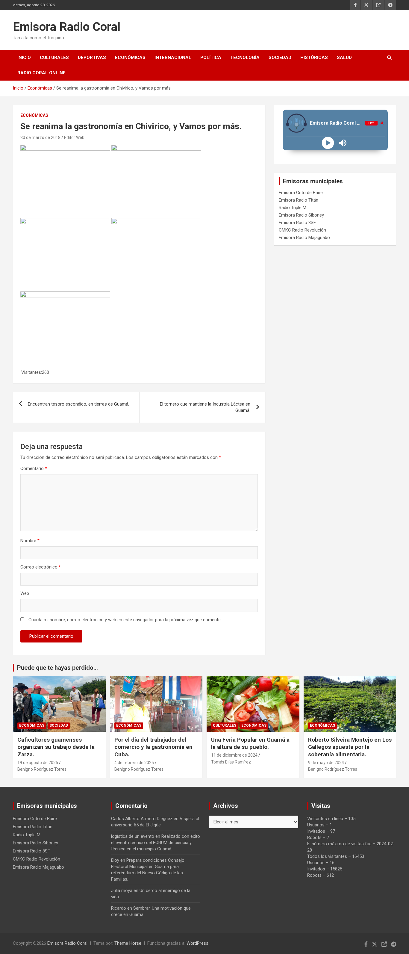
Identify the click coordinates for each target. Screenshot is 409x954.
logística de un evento (132, 836)
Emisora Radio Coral (66, 27)
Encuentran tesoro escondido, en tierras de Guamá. (78, 404)
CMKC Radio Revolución (302, 230)
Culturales (54, 57)
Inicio (24, 57)
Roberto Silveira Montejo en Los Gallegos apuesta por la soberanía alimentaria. (350, 747)
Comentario (33, 468)
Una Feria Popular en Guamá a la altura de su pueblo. (251, 743)
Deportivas (92, 57)
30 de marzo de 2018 (40, 137)
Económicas (130, 57)
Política (210, 57)
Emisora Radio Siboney (301, 215)
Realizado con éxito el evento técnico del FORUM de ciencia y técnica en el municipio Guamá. (155, 843)
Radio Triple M (292, 207)
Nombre (30, 540)
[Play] (327, 143)
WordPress (197, 943)
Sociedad (280, 57)
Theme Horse (127, 943)
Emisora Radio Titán (298, 200)
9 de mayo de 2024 (326, 762)
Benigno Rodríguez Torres (41, 769)
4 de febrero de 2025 (134, 762)
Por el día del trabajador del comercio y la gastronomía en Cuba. (153, 747)
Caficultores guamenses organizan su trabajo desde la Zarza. (56, 747)
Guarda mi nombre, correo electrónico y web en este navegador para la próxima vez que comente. (125, 619)
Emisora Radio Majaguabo (304, 237)
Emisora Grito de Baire (301, 192)
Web (24, 593)
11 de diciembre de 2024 (234, 755)
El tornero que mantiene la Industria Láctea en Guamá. (205, 407)
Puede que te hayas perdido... (57, 667)
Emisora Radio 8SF (297, 222)
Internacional (172, 57)
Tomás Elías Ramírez (231, 762)
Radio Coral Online (41, 72)
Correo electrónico (40, 567)
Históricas (314, 57)
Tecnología (245, 57)
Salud (344, 57)
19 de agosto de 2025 (37, 762)
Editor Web (74, 137)
